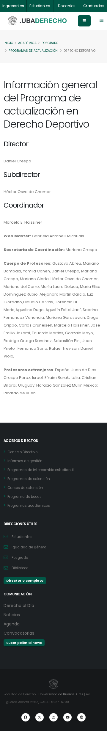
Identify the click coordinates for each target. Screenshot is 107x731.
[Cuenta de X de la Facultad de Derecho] (39, 717)
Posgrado (50, 43)
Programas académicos (28, 505)
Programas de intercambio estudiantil (40, 470)
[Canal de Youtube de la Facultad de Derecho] (67, 717)
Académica (27, 43)
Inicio (8, 43)
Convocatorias (19, 633)
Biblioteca (20, 568)
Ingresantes (13, 6)
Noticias (12, 615)
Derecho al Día (19, 605)
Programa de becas (24, 496)
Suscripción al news (24, 642)
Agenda (12, 624)
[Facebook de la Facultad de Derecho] (25, 717)
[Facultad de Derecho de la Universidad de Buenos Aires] (37, 21)
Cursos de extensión (25, 487)
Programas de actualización (33, 50)
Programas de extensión (28, 478)
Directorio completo (24, 580)
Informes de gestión (25, 461)
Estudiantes (39, 6)
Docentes (66, 6)
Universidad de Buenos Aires (60, 694)
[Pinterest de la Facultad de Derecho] (81, 717)
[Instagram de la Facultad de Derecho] (53, 717)
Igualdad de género (29, 547)
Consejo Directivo (22, 452)
